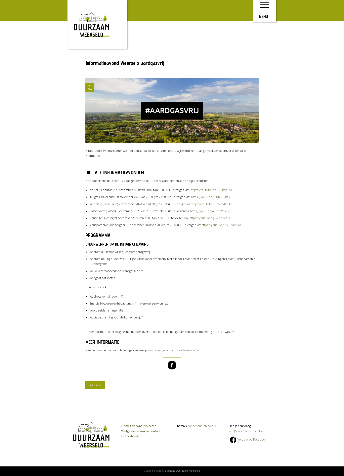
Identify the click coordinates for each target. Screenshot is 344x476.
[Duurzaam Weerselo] (97, 24)
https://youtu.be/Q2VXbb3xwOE (210, 218)
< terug (95, 385)
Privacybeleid (130, 436)
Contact (155, 431)
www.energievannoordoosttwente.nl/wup (175, 350)
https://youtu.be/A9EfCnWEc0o (210, 211)
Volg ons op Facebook (251, 439)
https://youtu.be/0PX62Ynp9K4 (221, 225)
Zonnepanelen (197, 426)
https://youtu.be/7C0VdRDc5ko (212, 204)
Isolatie (212, 426)
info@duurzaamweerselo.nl (247, 431)
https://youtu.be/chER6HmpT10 (211, 190)
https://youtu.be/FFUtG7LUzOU (211, 197)
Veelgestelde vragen (135, 431)
